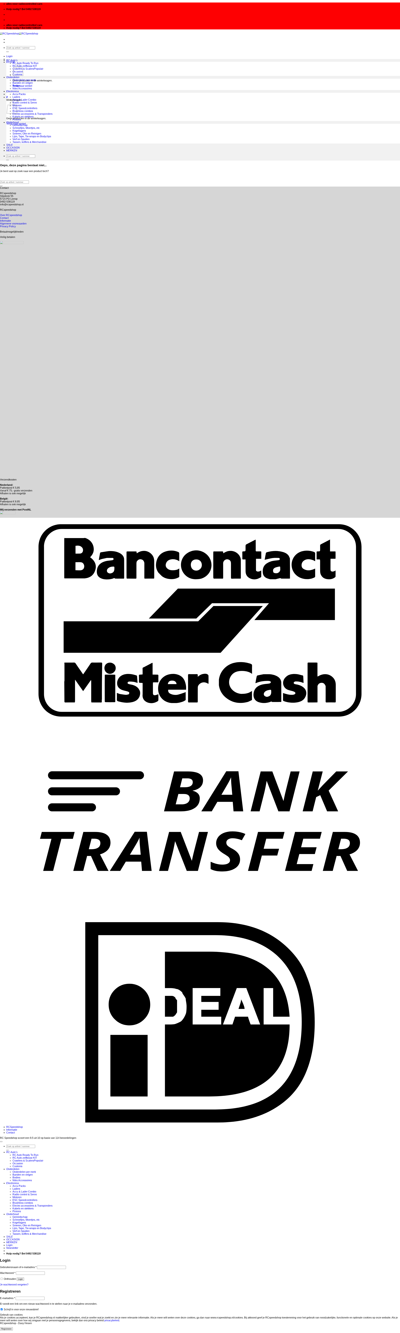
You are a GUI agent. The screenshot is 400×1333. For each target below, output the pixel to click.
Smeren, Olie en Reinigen (26, 133)
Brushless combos (22, 111)
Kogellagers (19, 130)
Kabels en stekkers (23, 116)
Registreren (6, 1329)
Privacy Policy (8, 226)
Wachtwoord (7, 1273)
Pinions (16, 119)
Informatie (5, 220)
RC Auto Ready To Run (25, 63)
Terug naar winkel (22, 86)
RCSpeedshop (14, 1127)
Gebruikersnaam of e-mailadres (18, 1267)
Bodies (16, 85)
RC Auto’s (12, 60)
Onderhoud (12, 122)
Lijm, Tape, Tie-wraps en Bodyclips (31, 136)
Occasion (17, 1163)
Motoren (17, 1197)
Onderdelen (12, 77)
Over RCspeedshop (11, 215)
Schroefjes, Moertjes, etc (26, 128)
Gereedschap (20, 125)
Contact (4, 218)
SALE (9, 145)
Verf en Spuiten (21, 139)
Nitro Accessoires (22, 88)
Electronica (12, 91)
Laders (16, 97)
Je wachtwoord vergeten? (14, 1284)
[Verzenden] (7, 51)
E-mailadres (7, 1298)
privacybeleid (111, 1320)
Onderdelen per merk (24, 80)
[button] (9, 56)
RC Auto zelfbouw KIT (24, 66)
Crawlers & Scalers (23, 68)
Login (20, 1279)
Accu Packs (19, 94)
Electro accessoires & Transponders (32, 114)
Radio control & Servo (24, 102)
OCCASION (13, 147)
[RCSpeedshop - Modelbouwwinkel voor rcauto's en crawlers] (19, 33)
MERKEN (11, 150)
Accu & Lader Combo (24, 99)
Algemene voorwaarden (13, 223)
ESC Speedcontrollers (24, 108)
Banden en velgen (22, 83)
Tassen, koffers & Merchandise (29, 142)
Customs (17, 1166)
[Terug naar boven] (1, 1141)
